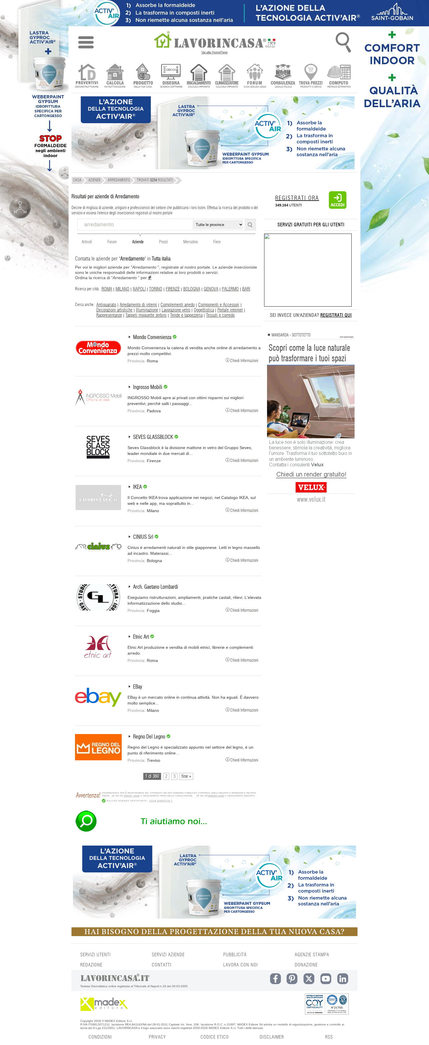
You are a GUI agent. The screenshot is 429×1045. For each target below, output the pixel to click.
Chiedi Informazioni (244, 360)
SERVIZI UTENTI (95, 954)
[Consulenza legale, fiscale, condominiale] (283, 76)
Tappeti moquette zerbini (146, 315)
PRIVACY (157, 1037)
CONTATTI (161, 965)
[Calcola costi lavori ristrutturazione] (115, 76)
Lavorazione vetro (176, 310)
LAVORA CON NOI (240, 965)
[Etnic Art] (98, 659)
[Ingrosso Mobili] (98, 409)
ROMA (107, 289)
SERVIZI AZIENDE (168, 954)
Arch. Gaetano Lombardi (155, 587)
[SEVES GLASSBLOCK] (98, 459)
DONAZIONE (306, 965)
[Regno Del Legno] (98, 759)
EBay (137, 687)
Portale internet (230, 310)
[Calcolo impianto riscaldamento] (199, 76)
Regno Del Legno (149, 737)
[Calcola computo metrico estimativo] (339, 76)
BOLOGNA (191, 289)
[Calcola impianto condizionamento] (227, 76)
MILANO (122, 289)
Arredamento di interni (138, 304)
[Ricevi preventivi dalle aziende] (87, 76)
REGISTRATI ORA (297, 198)
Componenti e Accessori (218, 304)
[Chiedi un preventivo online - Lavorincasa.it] (165, 831)
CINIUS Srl (143, 537)
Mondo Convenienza (152, 337)
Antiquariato (106, 304)
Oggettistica (204, 310)
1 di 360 (152, 776)
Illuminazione (147, 310)
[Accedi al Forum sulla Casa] (255, 76)
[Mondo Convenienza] (98, 359)
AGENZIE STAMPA (312, 954)
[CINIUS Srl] (98, 559)
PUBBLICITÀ (235, 954)
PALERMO (230, 289)
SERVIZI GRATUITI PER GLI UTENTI (311, 224)
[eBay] (98, 709)
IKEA (138, 487)
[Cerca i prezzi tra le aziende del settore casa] (311, 76)
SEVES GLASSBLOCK (153, 437)
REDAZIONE (91, 965)
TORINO (155, 289)
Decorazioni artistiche (114, 310)
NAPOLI (139, 289)
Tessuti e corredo (220, 315)
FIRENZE (173, 289)
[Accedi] (337, 208)
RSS (329, 1037)
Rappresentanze (109, 315)
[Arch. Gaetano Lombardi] (98, 609)
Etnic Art (141, 637)
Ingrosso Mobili (148, 387)
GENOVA (211, 289)
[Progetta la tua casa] (215, 935)
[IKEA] (98, 509)
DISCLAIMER (272, 1037)
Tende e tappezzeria (186, 315)
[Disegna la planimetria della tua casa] (171, 76)
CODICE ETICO (214, 1037)
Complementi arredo (178, 304)
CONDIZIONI (100, 1037)
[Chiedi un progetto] (143, 76)
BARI (246, 289)
